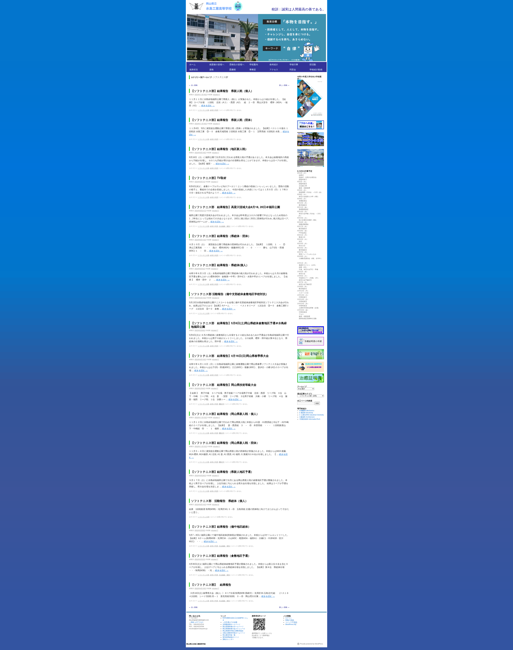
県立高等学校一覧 (229, 635)
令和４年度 (214, 404)
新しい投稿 (284, 85)
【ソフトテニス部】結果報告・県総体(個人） (220, 265)
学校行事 (293, 64)
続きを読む (208, 105)
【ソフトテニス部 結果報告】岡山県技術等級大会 (223, 385)
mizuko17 (216, 94)
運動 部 (221, 404)
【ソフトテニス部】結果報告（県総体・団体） (221, 236)
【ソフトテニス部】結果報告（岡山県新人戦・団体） (225, 443)
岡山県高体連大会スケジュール (234, 629)
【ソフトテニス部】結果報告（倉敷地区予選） (221, 556)
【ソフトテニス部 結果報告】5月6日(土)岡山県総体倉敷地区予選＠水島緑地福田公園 (239, 325)
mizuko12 (215, 298)
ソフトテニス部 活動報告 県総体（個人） (219, 501)
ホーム (192, 64)
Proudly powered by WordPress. (311, 644)
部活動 (313, 64)
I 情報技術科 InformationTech (309, 419)
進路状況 (193, 69)
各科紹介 (273, 64)
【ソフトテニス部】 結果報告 (211, 584)
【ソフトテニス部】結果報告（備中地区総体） (221, 526)
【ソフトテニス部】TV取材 (208, 178)
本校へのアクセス (197, 622)
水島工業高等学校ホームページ (234, 633)
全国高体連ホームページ (231, 624)
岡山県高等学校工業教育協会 (233, 631)
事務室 (252, 69)
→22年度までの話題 (230, 622)
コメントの (291, 622)
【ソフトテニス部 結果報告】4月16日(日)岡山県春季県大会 (230, 356)
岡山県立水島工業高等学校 (196, 644)
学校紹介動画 (316, 69)
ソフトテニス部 (203, 110)
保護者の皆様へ (216, 64)
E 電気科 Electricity (306, 413)
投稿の (289, 620)
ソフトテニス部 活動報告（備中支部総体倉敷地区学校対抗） (229, 294)
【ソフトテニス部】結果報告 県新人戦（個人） (222, 91)
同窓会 (292, 69)
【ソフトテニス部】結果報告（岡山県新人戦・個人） (225, 414)
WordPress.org (290, 624)
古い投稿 (193, 85)
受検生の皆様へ (236, 64)
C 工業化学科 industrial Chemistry (311, 415)
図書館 (232, 69)
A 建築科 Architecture (307, 417)
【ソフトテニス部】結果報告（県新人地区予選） (222, 472)
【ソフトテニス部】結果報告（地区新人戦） (219, 149)
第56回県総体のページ (231, 637)
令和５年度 (214, 110)
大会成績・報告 (224, 226)
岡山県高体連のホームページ (233, 626)
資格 (211, 69)
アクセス (273, 69)
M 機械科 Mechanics (306, 411)
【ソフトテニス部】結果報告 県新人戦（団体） (222, 120)
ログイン (288, 618)
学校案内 (253, 64)
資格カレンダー (228, 639)
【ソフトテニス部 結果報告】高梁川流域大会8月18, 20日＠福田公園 (235, 207)
